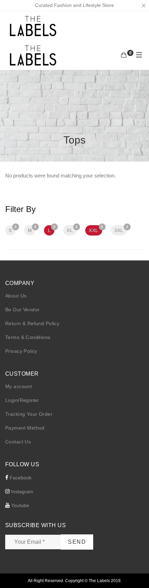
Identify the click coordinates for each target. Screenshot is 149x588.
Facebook (20, 477)
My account (18, 386)
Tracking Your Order (28, 414)
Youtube (19, 505)
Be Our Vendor (22, 309)
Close (143, 5)
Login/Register (22, 400)
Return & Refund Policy (32, 323)
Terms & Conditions (28, 337)
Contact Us (18, 441)
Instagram (21, 491)
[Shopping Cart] (123, 55)
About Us (15, 295)
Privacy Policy (21, 351)
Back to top (136, 570)
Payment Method (25, 428)
